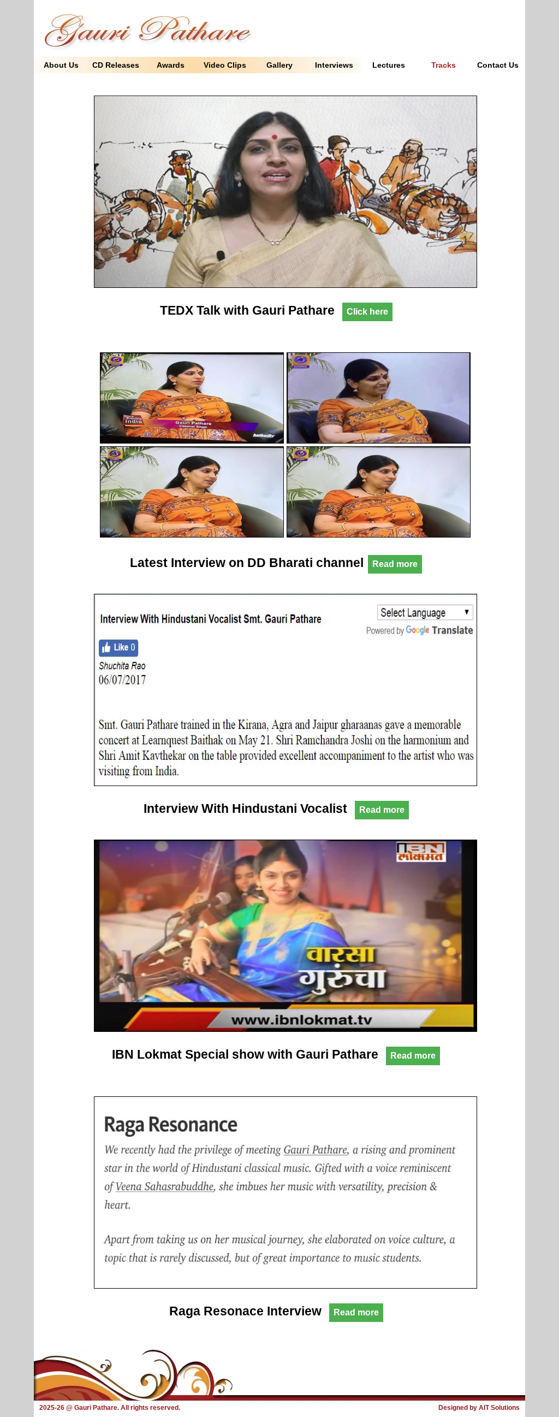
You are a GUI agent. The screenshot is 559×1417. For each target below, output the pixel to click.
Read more (395, 564)
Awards (171, 65)
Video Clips (225, 65)
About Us (61, 65)
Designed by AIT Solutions (479, 1408)
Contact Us (498, 65)
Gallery (279, 65)
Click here (367, 311)
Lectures (388, 65)
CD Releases (115, 65)
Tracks (443, 65)
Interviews (334, 65)
